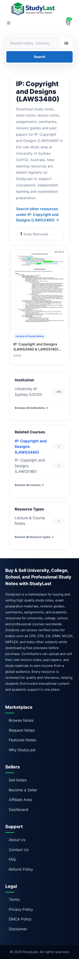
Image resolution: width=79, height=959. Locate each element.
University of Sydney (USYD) (28, 392)
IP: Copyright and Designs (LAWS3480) (31, 446)
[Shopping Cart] (67, 23)
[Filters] (66, 43)
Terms (14, 899)
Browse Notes (21, 720)
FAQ (12, 859)
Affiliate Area (20, 800)
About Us (17, 840)
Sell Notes (18, 780)
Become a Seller (23, 790)
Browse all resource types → (34, 537)
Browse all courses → (29, 485)
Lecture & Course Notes (30, 521)
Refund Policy (21, 869)
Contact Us (19, 850)
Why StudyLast (22, 750)
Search (39, 57)
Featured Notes (22, 740)
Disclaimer (18, 929)
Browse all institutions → (31, 408)
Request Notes (22, 730)
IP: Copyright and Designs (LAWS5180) (30, 466)
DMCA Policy (20, 919)
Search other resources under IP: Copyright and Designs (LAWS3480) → (37, 214)
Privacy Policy (21, 909)
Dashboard (18, 809)
